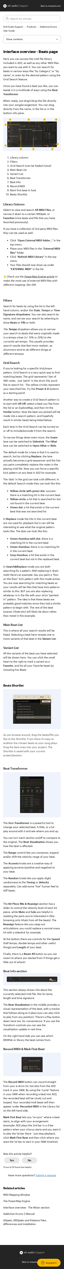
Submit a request (45, 1175)
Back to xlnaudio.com (51, 6)
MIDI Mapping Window (16, 1194)
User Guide (9, 30)
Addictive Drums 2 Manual (19, 1213)
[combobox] (32, 18)
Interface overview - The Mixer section (26, 1207)
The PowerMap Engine (16, 1201)
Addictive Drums (48, 26)
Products (31, 26)
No (29, 1160)
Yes (12, 1160)
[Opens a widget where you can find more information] (49, 1263)
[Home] (15, 6)
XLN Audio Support (13, 26)
